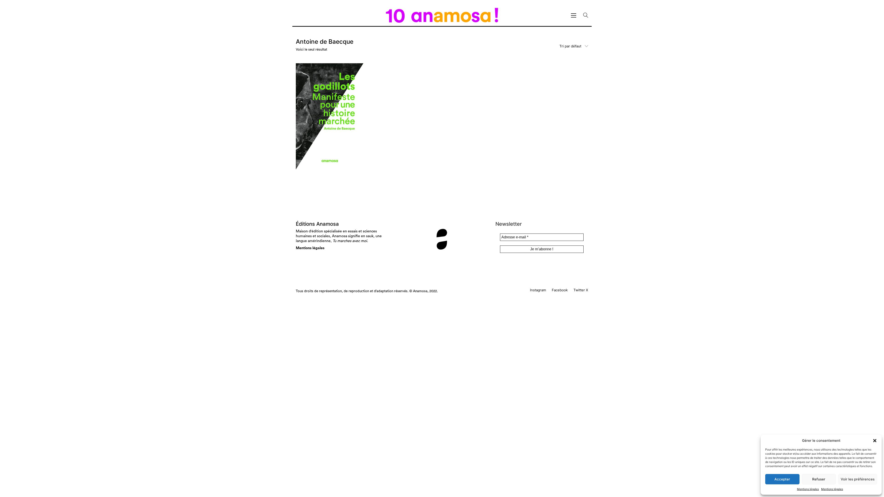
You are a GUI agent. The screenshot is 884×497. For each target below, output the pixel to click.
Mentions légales (808, 489)
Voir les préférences (858, 479)
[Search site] (585, 16)
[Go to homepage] (442, 15)
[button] (874, 440)
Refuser (818, 479)
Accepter (782, 479)
